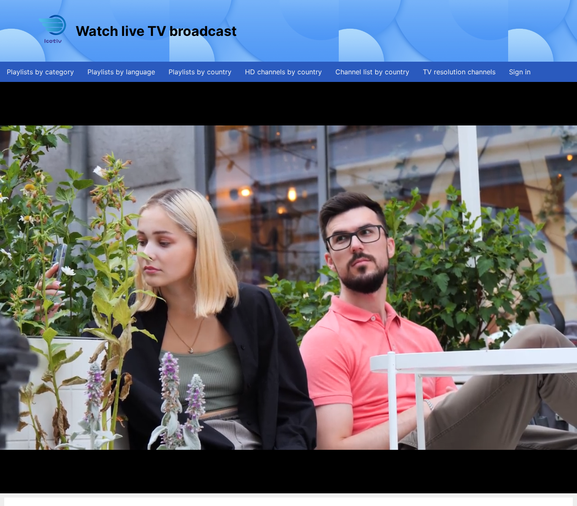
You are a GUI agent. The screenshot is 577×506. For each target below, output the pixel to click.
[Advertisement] (392, 31)
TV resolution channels (459, 72)
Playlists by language (121, 72)
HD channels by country (283, 72)
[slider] (286, 487)
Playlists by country (200, 72)
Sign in (520, 72)
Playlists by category (40, 72)
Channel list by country (372, 72)
